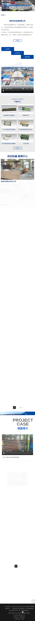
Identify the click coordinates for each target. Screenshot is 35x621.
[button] (1, 5)
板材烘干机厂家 (16, 610)
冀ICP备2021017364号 (15, 613)
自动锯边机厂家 (22, 608)
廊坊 (22, 619)
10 (20, 407)
